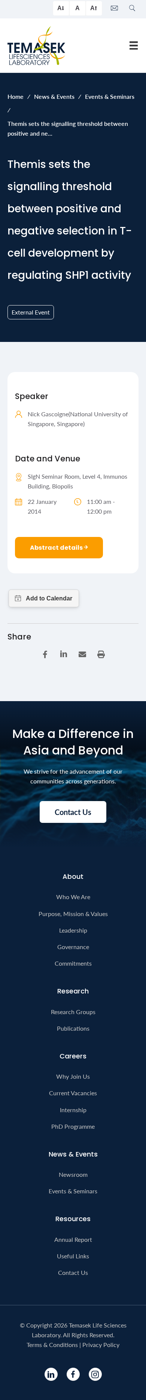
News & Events (54, 96)
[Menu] (133, 45)
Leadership (73, 930)
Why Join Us (73, 1076)
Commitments (73, 963)
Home (15, 96)
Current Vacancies (73, 1092)
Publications (73, 1028)
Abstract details (57, 547)
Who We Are (73, 896)
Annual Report (73, 1239)
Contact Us (73, 1272)
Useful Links (73, 1255)
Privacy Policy (100, 1344)
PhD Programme (73, 1126)
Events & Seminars (109, 96)
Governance (73, 946)
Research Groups (73, 1011)
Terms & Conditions (52, 1344)
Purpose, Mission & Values (73, 913)
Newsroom (73, 1174)
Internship (73, 1109)
